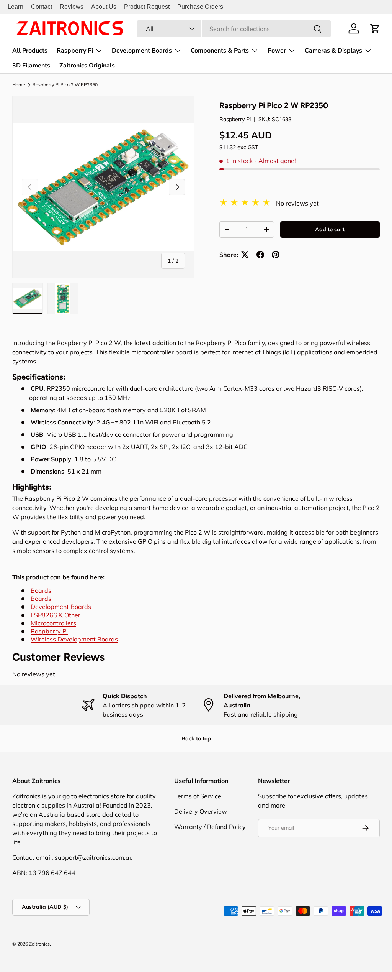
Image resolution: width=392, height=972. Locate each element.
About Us (103, 6)
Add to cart (330, 229)
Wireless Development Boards (74, 639)
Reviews (71, 6)
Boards (41, 590)
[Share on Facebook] (260, 254)
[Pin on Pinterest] (275, 254)
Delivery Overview (200, 811)
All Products (29, 50)
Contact (41, 6)
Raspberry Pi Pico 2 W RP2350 (65, 84)
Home (18, 84)
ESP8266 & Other (55, 615)
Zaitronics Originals (87, 65)
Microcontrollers (53, 623)
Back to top (196, 738)
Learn (15, 6)
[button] (375, 28)
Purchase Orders (200, 6)
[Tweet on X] (245, 254)
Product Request (147, 6)
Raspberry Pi (235, 119)
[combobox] (234, 28)
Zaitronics (39, 944)
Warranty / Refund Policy (210, 827)
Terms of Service (197, 796)
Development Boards (61, 606)
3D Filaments (31, 65)
